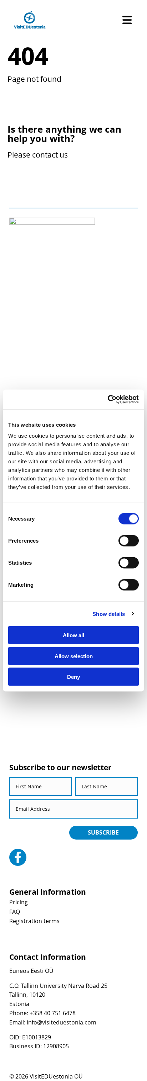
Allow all (73, 635)
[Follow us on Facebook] (17, 857)
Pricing (18, 902)
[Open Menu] (127, 19)
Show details (108, 614)
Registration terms (34, 921)
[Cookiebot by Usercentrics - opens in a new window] (107, 399)
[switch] (128, 541)
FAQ (14, 912)
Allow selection (74, 656)
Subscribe (103, 832)
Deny (73, 677)
